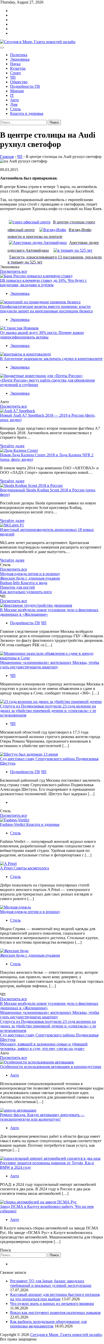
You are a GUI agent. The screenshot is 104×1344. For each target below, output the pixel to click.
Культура (17, 68)
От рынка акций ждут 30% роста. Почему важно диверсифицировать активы (42, 334)
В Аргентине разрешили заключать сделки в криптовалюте (51, 358)
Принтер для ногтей (17, 587)
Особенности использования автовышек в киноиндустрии (50, 1066)
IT (12, 95)
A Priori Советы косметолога (24, 868)
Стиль (15, 109)
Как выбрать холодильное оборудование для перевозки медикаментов (48, 1323)
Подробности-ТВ (25, 86)
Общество (19, 82)
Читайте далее (12, 446)
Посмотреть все (13, 271)
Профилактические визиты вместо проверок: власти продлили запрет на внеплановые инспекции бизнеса (46, 308)
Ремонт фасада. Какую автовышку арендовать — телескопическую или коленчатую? (42, 1117)
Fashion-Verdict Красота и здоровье (30, 824)
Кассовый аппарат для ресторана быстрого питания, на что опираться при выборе (55, 1296)
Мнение (17, 91)
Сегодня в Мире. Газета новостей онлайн (66, 1334)
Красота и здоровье (26, 113)
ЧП (13, 77)
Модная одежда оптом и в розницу (30, 574)
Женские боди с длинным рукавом (30, 578)
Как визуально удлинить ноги (26, 592)
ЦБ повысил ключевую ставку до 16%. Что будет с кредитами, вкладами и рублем (43, 282)
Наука (15, 64)
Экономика (20, 59)
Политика (18, 55)
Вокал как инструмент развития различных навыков (55, 1312)
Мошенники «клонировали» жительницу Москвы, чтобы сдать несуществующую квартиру (49, 664)
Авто (14, 100)
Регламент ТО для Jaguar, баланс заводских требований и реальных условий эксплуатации (50, 1283)
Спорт (15, 73)
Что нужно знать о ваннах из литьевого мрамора (52, 1303)
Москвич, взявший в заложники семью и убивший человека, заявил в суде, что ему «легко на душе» (44, 1046)
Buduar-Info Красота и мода (23, 583)
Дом (13, 104)
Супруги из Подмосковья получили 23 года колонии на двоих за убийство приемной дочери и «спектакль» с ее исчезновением (48, 710)
